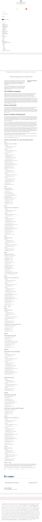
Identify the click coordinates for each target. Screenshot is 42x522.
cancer (36, 504)
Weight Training (4, 41)
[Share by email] (14, 476)
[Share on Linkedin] (11, 476)
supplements (25, 517)
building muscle (25, 504)
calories (33, 504)
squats (33, 516)
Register (8, 19)
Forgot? (5, 19)
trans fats (6, 518)
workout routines (28, 478)
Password (3, 16)
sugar (16, 517)
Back (3, 44)
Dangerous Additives (5, 33)
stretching (13, 517)
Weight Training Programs (6, 50)
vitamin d (24, 518)
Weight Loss (4, 30)
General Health (4, 32)
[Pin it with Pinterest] (9, 476)
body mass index (16, 504)
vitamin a (18, 518)
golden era (23, 478)
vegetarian (15, 518)
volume (26, 518)
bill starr (4, 504)
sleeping (14, 516)
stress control (9, 517)
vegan (13, 518)
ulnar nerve (10, 518)
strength (6, 517)
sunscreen (21, 517)
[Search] (26, 9)
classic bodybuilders (15, 478)
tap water (28, 517)
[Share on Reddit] (8, 476)
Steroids (3, 40)
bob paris (13, 504)
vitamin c (21, 518)
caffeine (30, 504)
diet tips (34, 506)
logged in (9, 489)
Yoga (3, 39)
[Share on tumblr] (12, 476)
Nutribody (21, 3)
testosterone (32, 517)
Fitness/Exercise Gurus (5, 31)
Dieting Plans (4, 28)
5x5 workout (5, 503)
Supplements (4, 29)
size (12, 516)
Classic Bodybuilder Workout (6, 42)
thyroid (35, 517)
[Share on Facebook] (4, 476)
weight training (29, 518)
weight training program (11, 519)
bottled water (21, 504)
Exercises (3, 43)
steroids (3, 517)
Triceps (4, 49)
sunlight (18, 517)
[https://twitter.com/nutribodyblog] (6, 476)
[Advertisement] (21, 61)
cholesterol (24, 505)
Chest (4, 45)
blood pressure (8, 504)
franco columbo (20, 478)
